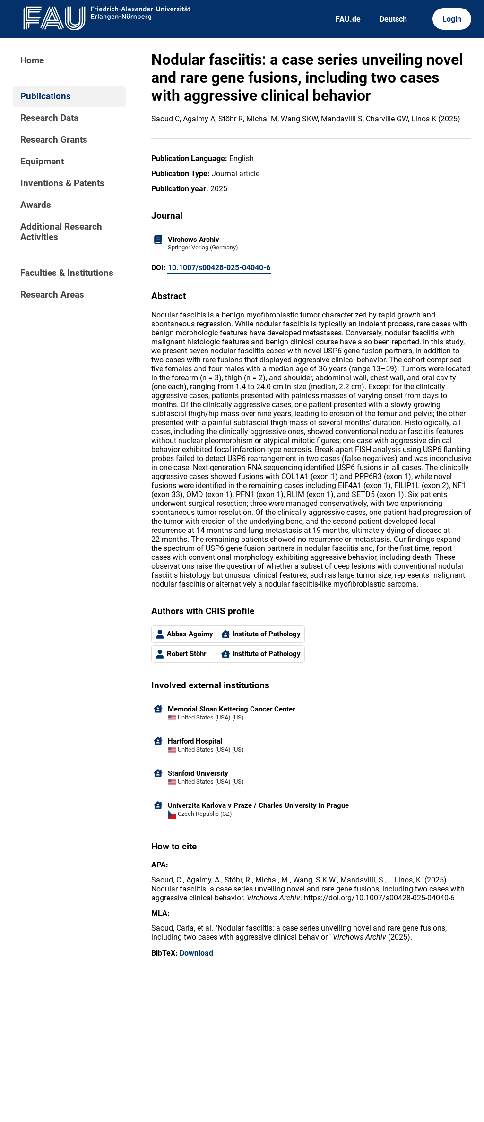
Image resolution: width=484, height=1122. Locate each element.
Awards (35, 205)
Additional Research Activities (61, 232)
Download (196, 953)
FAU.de (348, 19)
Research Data (49, 118)
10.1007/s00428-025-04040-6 (219, 267)
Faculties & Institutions (66, 273)
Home (32, 60)
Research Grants (53, 140)
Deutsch (393, 19)
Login (451, 19)
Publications (45, 96)
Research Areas (52, 295)
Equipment (42, 161)
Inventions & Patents (62, 183)
